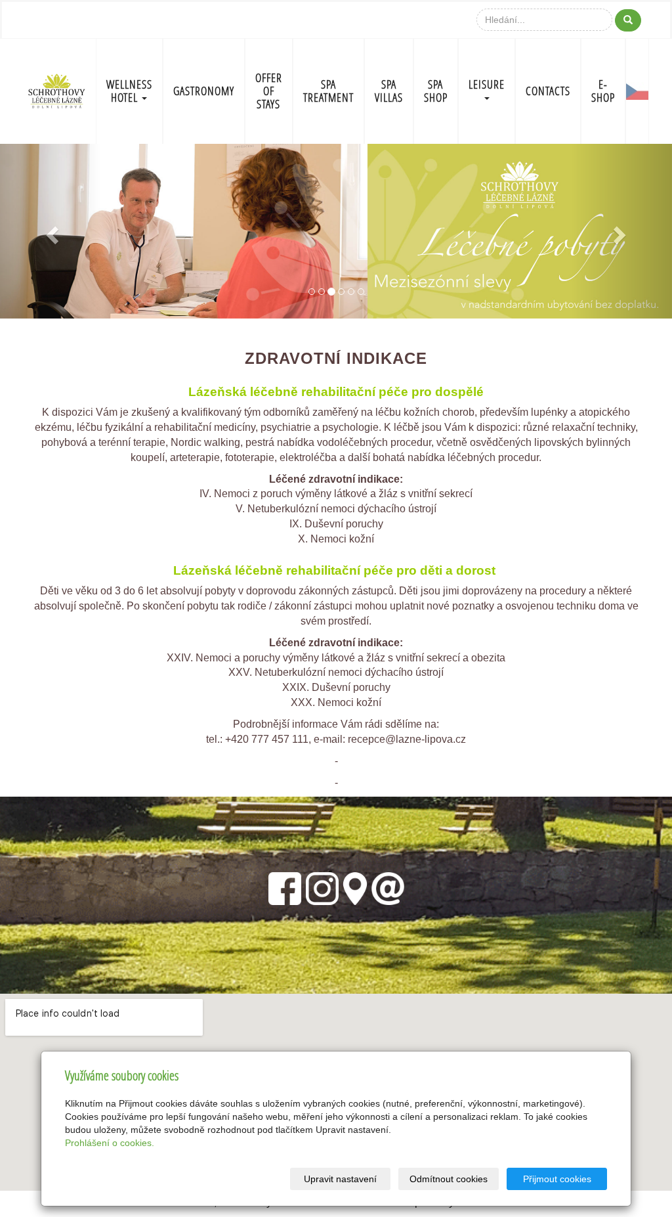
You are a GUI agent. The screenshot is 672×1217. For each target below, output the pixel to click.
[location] (355, 886)
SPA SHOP (436, 91)
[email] (387, 886)
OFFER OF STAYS (268, 91)
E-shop (603, 91)
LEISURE (487, 84)
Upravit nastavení (340, 1179)
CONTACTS (548, 91)
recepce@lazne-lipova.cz (407, 739)
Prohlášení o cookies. (109, 1143)
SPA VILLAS (389, 91)
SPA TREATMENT (328, 91)
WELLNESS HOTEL (129, 91)
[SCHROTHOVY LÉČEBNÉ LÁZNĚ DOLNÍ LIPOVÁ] (57, 89)
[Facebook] (284, 886)
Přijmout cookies (557, 1179)
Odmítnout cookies (449, 1179)
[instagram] (322, 886)
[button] (50, 231)
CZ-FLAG (637, 91)
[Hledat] (628, 20)
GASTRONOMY (203, 91)
